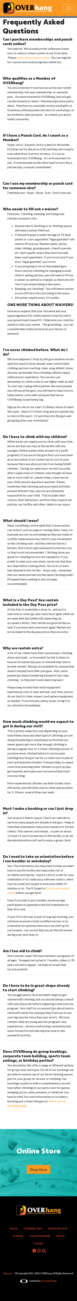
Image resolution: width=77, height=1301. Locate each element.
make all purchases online (33, 57)
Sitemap (7, 1273)
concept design (49, 1280)
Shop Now (38, 1169)
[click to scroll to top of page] (72, 1296)
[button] (44, 1250)
